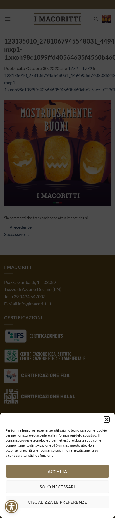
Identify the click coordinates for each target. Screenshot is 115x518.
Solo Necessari (57, 486)
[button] (106, 419)
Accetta (57, 471)
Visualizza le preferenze (57, 502)
